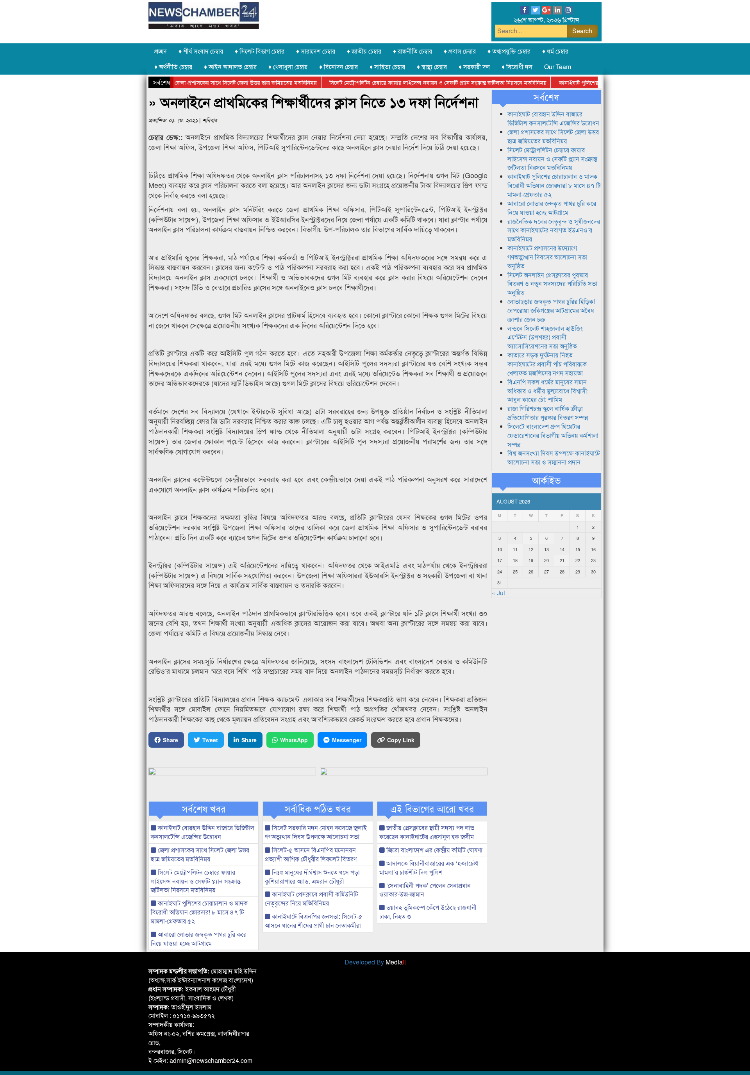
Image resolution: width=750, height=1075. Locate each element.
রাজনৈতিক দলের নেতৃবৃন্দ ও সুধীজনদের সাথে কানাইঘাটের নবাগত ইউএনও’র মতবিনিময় (553, 230)
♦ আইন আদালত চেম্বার (230, 66)
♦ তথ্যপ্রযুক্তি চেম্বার (509, 50)
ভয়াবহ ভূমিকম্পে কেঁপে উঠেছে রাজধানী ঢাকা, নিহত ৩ (428, 912)
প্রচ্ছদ (160, 50)
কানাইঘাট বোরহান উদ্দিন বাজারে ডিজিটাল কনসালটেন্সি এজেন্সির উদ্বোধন (202, 832)
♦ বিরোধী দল (517, 66)
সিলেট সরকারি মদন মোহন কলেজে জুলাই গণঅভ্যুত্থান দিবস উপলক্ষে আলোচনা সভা (316, 832)
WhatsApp (294, 740)
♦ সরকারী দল (474, 66)
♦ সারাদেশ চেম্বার (315, 50)
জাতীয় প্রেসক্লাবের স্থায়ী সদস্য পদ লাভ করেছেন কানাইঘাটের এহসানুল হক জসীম (426, 832)
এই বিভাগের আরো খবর (432, 809)
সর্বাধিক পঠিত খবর (318, 809)
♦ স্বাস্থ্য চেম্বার (432, 66)
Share (170, 740)
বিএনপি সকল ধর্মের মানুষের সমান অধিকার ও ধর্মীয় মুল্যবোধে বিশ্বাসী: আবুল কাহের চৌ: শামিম (548, 390)
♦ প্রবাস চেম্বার (460, 50)
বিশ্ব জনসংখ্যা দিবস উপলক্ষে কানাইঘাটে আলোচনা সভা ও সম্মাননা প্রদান (553, 457)
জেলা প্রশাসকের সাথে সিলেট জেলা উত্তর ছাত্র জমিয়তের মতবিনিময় (223, 82)
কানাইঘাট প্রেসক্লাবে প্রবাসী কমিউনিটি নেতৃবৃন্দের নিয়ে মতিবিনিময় (311, 898)
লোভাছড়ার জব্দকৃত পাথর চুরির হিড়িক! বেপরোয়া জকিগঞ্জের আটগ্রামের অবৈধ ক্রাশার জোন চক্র (551, 310)
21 (562, 560)
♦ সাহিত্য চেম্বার (387, 66)
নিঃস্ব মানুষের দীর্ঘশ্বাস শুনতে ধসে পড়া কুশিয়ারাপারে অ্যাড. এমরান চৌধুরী (312, 877)
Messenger (346, 740)
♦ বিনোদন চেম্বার (338, 66)
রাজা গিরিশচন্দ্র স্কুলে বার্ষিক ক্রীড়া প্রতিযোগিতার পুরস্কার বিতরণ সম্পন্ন (547, 413)
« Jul (498, 592)
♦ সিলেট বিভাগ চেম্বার (259, 50)
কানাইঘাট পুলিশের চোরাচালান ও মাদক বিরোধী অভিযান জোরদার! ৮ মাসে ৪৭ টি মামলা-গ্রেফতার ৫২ (199, 911)
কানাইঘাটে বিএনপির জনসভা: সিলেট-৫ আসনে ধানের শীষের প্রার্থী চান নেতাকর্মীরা (313, 921)
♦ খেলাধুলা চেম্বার (287, 66)
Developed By (375, 961)
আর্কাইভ (546, 480)
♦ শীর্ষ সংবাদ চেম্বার (201, 50)
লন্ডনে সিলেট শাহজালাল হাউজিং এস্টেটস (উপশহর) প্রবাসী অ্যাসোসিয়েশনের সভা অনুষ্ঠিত (545, 337)
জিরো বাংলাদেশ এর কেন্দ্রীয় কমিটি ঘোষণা (433, 849)
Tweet (210, 740)
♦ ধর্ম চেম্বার (555, 50)
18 (515, 560)
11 (515, 549)
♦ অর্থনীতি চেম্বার (173, 66)
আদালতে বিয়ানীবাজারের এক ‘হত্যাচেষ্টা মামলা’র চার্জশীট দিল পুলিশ (429, 868)
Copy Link (400, 740)
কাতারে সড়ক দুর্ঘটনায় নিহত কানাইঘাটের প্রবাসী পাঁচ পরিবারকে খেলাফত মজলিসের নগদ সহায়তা (547, 363)
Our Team (557, 66)
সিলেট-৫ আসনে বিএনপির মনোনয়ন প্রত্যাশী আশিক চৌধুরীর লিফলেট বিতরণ (311, 854)
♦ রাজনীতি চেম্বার (412, 50)
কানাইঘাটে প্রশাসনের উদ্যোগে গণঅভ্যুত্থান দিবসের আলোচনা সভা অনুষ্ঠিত (547, 256)
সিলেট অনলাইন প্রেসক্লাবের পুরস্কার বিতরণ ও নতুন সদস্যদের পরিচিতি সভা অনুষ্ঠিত (552, 283)
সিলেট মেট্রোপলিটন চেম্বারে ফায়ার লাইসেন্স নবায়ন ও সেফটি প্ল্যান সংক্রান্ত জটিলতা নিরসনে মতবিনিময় (415, 82)
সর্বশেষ (546, 97)
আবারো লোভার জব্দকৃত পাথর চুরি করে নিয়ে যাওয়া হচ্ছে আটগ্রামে (198, 939)
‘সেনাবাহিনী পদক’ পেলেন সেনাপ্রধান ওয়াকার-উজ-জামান (425, 890)
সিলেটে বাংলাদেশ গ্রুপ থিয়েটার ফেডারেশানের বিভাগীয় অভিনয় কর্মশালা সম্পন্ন (552, 435)
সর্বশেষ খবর (203, 809)
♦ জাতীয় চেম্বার (364, 50)
